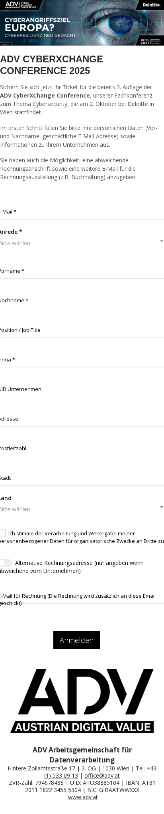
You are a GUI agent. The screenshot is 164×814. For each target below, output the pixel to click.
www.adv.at (83, 797)
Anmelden (77, 640)
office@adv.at (102, 775)
